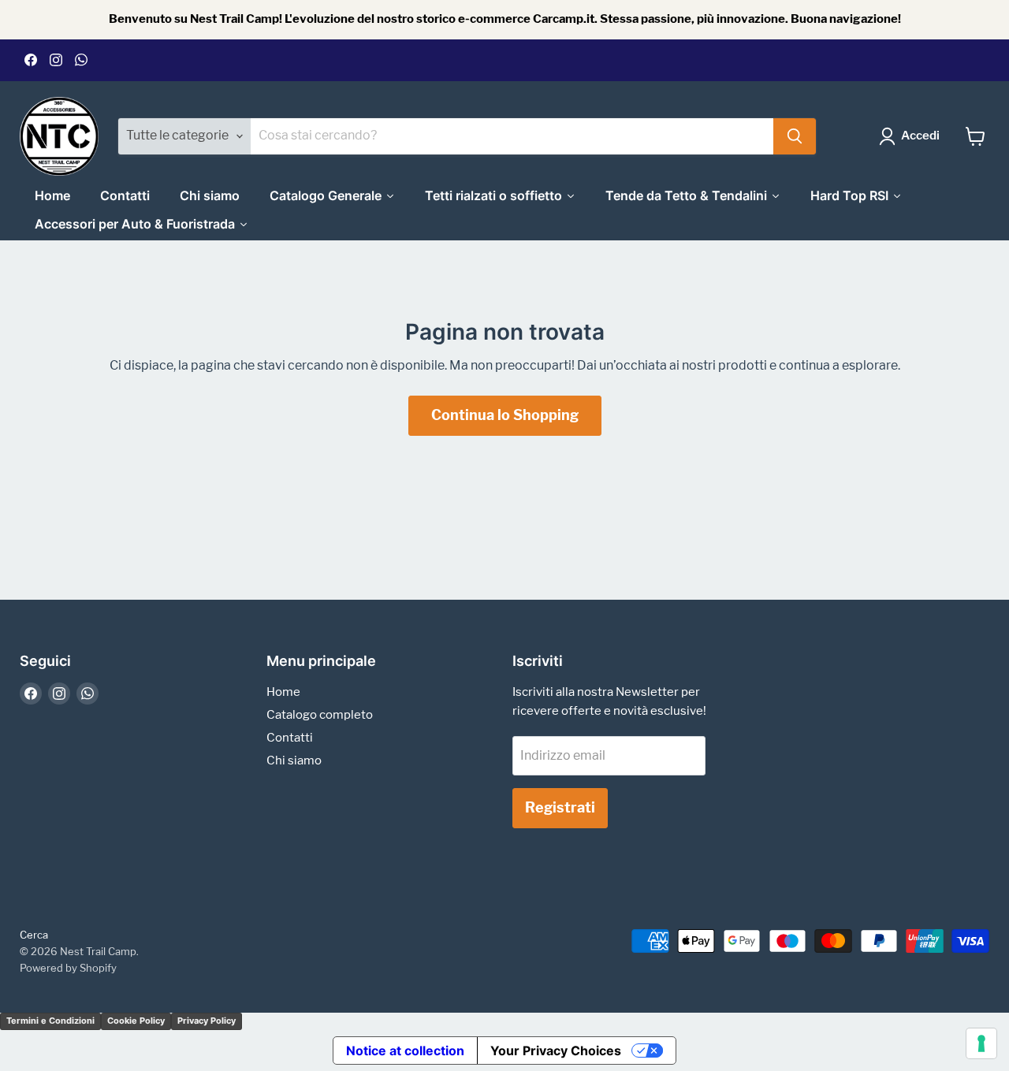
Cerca (34, 934)
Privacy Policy (206, 1020)
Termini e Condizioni (50, 1020)
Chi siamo (294, 760)
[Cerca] (794, 136)
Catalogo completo (319, 715)
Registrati (560, 807)
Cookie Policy (136, 1020)
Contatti (289, 738)
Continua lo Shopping (505, 415)
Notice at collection (405, 1050)
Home (283, 692)
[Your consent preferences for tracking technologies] (981, 1043)
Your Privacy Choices (555, 1050)
